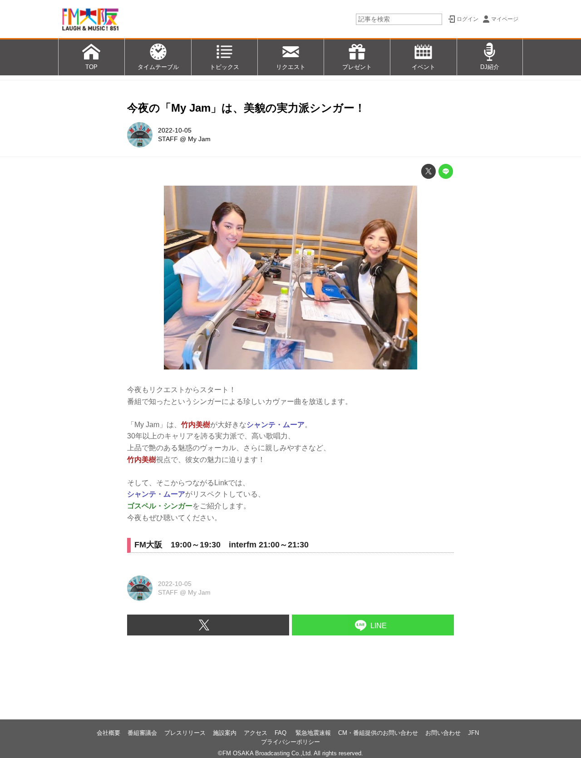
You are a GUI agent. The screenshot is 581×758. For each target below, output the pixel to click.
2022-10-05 (175, 130)
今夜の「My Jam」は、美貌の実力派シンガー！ (246, 108)
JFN (473, 732)
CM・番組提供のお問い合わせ (378, 732)
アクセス (255, 732)
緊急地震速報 (313, 732)
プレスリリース (185, 732)
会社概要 (108, 732)
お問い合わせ (443, 732)
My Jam (199, 139)
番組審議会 (142, 732)
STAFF (168, 139)
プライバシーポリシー (290, 741)
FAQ (281, 732)
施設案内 (224, 732)
